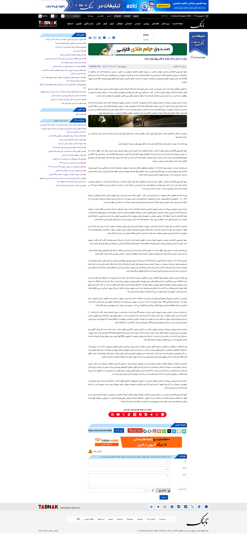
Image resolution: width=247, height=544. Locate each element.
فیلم (105, 23)
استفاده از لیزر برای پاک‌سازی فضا (73, 103)
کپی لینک (118, 430)
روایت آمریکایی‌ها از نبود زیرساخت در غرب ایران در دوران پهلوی (62, 92)
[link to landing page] (198, 23)
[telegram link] (151, 414)
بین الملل (165, 23)
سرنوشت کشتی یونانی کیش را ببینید (71, 143)
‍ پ (108, 37)
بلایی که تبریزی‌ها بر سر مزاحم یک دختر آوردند (68, 159)
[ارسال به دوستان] (179, 431)
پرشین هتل (80, 114)
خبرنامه (140, 519)
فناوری (78, 23)
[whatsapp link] (157, 414)
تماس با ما (151, 519)
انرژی (112, 23)
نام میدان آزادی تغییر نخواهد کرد (72, 62)
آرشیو (109, 16)
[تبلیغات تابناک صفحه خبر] (198, 46)
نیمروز (136, 16)
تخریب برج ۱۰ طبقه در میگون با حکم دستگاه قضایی (66, 174)
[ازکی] (166, 5)
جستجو (120, 519)
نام (186, 461)
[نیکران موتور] (137, 121)
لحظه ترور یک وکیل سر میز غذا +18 (72, 163)
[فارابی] (137, 49)
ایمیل (184, 468)
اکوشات (127, 16)
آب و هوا (101, 519)
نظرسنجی (100, 16)
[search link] (62, 16)
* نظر (185, 475)
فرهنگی (119, 23)
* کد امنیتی (183, 489)
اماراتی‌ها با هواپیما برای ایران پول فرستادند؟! (68, 147)
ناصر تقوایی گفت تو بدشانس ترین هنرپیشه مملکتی (66, 151)
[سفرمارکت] (137, 442)
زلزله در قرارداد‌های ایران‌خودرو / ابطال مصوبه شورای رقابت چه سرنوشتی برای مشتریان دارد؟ (64, 79)
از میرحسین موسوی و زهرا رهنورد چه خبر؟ (69, 43)
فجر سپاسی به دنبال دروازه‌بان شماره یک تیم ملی (67, 99)
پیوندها (90, 16)
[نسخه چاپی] (184, 431)
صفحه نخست (177, 23)
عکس (98, 23)
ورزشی (146, 23)
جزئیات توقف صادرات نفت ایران (73, 155)
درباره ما (162, 519)
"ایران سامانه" (43, 531)
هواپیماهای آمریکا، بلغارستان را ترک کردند (69, 47)
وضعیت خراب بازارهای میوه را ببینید (71, 140)
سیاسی (138, 23)
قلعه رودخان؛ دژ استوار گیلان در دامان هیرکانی (68, 66)
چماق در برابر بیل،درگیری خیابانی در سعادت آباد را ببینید (64, 39)
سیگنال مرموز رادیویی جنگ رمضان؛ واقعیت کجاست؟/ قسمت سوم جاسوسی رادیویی (64, 72)
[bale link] (146, 414)
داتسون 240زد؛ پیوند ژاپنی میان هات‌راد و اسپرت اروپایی (64, 59)
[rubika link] (162, 414)
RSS (78, 519)
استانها (70, 23)
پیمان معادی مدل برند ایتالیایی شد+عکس (69, 170)
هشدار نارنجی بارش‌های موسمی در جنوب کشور (68, 95)
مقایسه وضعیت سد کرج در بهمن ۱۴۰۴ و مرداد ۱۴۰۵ (66, 167)
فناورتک (118, 16)
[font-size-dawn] (104, 38)
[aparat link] (112, 414)
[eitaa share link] (159, 431)
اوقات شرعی (88, 519)
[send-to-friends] (95, 38)
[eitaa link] (129, 414)
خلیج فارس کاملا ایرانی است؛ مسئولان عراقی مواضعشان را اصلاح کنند (63, 86)
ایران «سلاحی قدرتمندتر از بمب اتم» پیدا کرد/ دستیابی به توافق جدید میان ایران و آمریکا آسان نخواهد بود (63, 180)
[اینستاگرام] (154, 431)
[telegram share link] (174, 431)
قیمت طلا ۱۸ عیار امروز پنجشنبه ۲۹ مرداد (70, 185)
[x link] (123, 414)
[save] (100, 38)
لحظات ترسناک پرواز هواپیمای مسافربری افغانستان (66, 136)
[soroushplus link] (140, 414)
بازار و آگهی (88, 23)
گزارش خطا (97, 451)
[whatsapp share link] (164, 431)
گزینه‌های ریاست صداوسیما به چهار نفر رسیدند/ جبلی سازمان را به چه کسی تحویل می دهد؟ (63, 130)
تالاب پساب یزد (78, 51)
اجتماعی (128, 23)
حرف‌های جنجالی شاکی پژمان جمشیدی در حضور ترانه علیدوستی (62, 125)
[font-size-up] (114, 38)
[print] (90, 38)
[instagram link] (135, 414)
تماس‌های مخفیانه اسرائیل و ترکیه (72, 55)
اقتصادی (155, 23)
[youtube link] (118, 414)
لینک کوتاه (136, 430)
